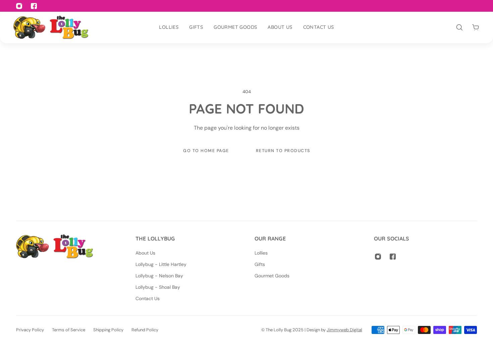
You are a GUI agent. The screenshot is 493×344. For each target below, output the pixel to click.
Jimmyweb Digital (344, 330)
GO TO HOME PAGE (206, 150)
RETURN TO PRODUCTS (283, 150)
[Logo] (51, 27)
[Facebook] (392, 256)
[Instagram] (378, 256)
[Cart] (476, 27)
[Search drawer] (459, 27)
